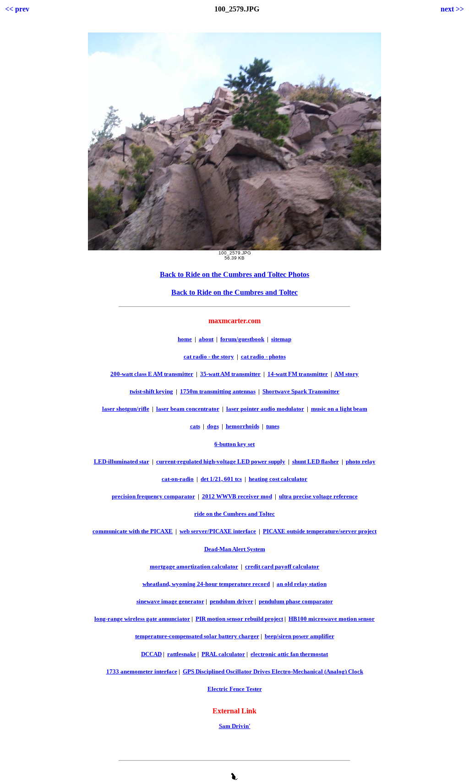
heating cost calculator (278, 478)
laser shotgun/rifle (125, 408)
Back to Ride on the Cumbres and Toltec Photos (234, 274)
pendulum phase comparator (296, 601)
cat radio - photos (263, 356)
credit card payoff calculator (282, 566)
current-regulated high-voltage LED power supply (220, 461)
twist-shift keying (151, 391)
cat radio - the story (209, 356)
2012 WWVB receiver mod (237, 496)
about (206, 339)
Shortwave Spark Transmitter (300, 391)
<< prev (17, 9)
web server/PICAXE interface (218, 531)
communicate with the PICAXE (133, 531)
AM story (346, 373)
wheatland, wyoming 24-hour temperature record (206, 583)
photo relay (361, 461)
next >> (452, 9)
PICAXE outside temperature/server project (319, 531)
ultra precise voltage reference (318, 496)
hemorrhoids (242, 426)
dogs (213, 426)
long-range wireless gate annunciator (142, 618)
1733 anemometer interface (141, 671)
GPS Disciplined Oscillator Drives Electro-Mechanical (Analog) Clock (273, 671)
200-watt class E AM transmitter (151, 373)
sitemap (281, 339)
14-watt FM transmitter (297, 373)
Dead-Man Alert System (234, 549)
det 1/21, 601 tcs (221, 478)
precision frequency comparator (153, 496)
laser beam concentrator (187, 408)
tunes (272, 426)
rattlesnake (181, 654)
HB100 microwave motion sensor (332, 618)
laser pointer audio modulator (265, 408)
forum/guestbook (242, 339)
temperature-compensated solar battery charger (197, 636)
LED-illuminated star (121, 461)
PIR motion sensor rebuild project (239, 618)
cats (195, 426)
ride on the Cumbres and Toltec (234, 513)
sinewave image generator (170, 601)
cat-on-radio (178, 478)
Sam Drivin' (235, 726)
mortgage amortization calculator (194, 566)
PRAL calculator (223, 654)
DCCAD (151, 654)
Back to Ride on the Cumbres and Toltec (234, 292)
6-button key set (234, 444)
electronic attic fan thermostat (289, 654)
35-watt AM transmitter (230, 373)
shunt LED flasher (315, 461)
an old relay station (302, 583)
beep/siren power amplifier (299, 636)
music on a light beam (339, 408)
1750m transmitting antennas (218, 391)
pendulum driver (231, 601)
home (185, 339)
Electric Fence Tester (234, 688)
